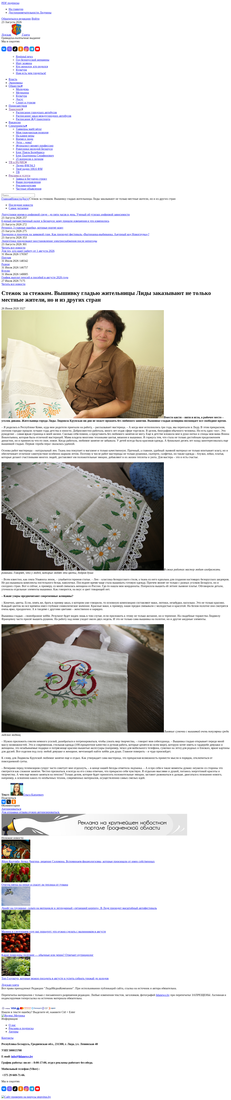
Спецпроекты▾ (18, 125)
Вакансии (15, 122)
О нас (12, 1025)
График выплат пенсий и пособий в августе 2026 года (34, 277)
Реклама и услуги (19, 175)
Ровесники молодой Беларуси (34, 148)
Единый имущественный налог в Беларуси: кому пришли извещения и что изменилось (55, 220)
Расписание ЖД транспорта (33, 119)
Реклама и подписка (21, 1028)
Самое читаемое (19, 208)
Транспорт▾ (16, 109)
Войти (36, 18)
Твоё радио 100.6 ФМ (29, 168)
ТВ (18, 172)
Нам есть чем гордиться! (31, 73)
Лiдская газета (10, 984)
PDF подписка (10, 3)
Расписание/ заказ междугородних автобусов (43, 115)
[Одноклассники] (14, 802)
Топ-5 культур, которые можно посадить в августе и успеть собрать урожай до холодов (55, 978)
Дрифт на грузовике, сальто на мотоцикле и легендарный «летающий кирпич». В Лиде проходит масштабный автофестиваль (79, 908)
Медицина (22, 92)
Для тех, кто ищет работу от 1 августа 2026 (28, 250)
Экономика (16, 82)
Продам (6, 257)
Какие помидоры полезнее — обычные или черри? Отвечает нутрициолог (47, 954)
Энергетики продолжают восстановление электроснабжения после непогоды (49, 241)
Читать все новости (13, 247)
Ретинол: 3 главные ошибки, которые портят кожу (32, 227)
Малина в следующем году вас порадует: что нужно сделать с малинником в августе (53, 931)
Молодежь (22, 89)
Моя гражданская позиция (32, 132)
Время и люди (24, 138)
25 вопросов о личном (29, 158)
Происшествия (18, 105)
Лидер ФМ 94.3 (25, 165)
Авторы (13, 1031)
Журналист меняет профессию (34, 145)
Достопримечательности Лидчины (30, 12)
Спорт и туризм (25, 102)
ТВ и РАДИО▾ (18, 162)
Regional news (24, 56)
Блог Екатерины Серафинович (35, 155)
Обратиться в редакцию (16, 18)
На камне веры (25, 135)
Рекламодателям (26, 185)
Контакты (7, 1037)
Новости (16, 198)
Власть (13, 79)
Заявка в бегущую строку (31, 178)
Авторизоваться (11, 808)
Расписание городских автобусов (36, 112)
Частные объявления (28, 188)
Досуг (19, 99)
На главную (16, 9)
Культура (21, 69)
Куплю (5, 270)
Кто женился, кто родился (32, 66)
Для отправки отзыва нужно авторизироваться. (30, 812)
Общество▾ (16, 85)
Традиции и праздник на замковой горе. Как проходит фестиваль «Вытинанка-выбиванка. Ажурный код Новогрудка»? (75, 234)
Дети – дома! (24, 142)
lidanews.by (163, 995)
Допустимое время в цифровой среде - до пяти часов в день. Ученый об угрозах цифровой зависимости (65, 214)
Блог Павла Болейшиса (30, 152)
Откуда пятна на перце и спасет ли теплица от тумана (34, 884)
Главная (6, 198)
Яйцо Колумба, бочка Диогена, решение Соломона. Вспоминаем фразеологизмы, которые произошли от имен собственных (78, 861)
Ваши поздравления (28, 182)
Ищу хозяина (24, 63)
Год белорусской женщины (32, 59)
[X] (8, 802)
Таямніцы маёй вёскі (29, 129)
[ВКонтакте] (3, 802)
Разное (5, 264)
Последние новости (21, 204)
